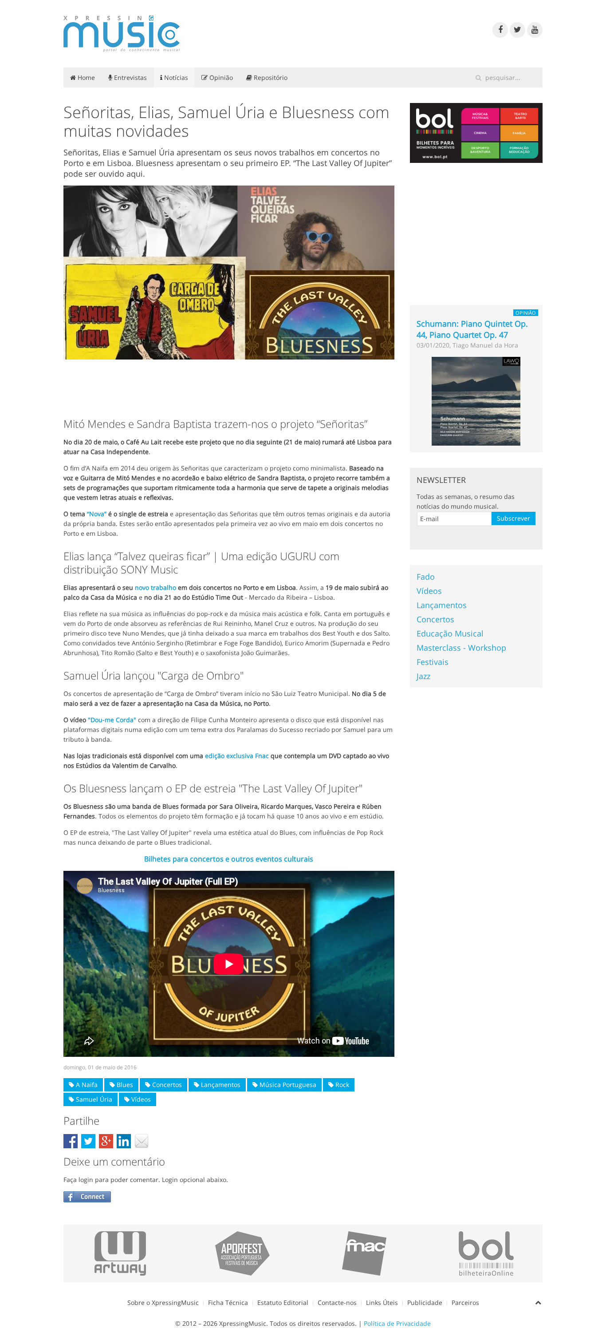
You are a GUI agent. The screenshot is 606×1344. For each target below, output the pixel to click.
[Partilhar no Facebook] (70, 1141)
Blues (124, 1084)
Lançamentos (219, 1084)
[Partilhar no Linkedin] (124, 1141)
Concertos (166, 1084)
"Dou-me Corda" (112, 719)
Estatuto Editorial (282, 1302)
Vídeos (140, 1099)
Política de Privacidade (397, 1323)
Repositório (269, 77)
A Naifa (86, 1084)
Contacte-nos (337, 1302)
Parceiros (465, 1302)
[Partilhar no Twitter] (88, 1141)
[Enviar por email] (141, 1141)
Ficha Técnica (228, 1302)
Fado (426, 576)
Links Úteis (382, 1302)
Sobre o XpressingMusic (163, 1302)
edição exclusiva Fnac (237, 755)
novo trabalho (155, 587)
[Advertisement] (228, 386)
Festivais (433, 661)
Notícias (175, 77)
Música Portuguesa (287, 1084)
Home (85, 77)
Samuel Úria (93, 1099)
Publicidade (424, 1302)
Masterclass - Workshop (461, 647)
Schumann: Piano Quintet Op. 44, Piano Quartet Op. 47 (472, 329)
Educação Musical (450, 633)
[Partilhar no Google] (106, 1141)
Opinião (220, 77)
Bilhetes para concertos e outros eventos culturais (228, 859)
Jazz (423, 676)
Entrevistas (129, 77)
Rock (341, 1084)
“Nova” (96, 514)
